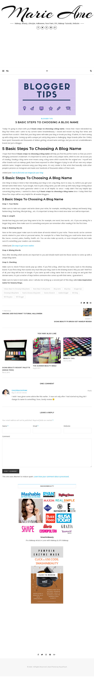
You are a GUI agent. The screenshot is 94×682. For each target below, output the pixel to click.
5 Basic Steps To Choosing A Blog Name (17, 289)
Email (35, 426)
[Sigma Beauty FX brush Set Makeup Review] (87, 312)
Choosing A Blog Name (11, 293)
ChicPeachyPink (19, 390)
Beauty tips (69, 358)
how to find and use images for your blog (27, 172)
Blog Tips (67, 289)
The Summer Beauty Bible (45, 366)
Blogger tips (47, 119)
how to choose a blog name (31, 293)
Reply (90, 391)
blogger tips (78, 289)
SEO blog (75, 293)
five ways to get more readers (23, 245)
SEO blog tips (8, 297)
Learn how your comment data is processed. (51, 476)
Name (5, 426)
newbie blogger (63, 293)
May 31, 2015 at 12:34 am (19, 393)
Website (67, 426)
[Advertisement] (47, 50)
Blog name (57, 289)
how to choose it (49, 293)
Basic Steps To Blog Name (41, 289)
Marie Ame (47, 13)
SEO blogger (20, 297)
